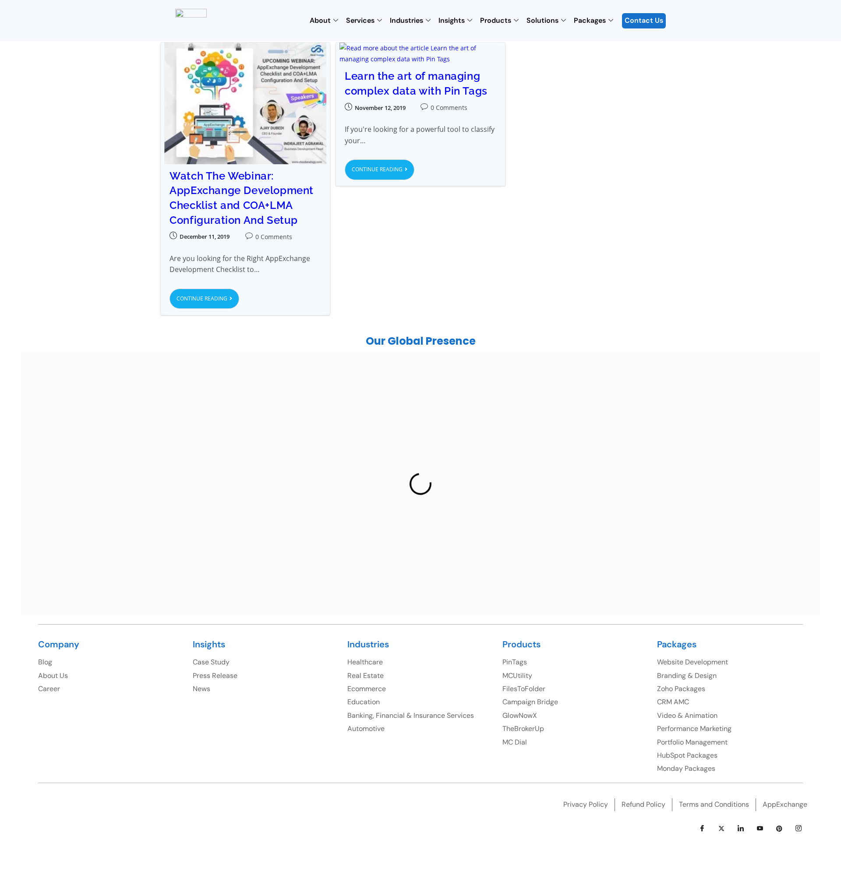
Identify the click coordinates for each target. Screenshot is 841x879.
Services (360, 20)
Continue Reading (208, 295)
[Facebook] (702, 828)
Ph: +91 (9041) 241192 (508, 464)
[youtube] (760, 828)
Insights (451, 20)
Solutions (542, 20)
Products (495, 20)
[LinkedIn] (740, 828)
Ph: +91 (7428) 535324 (140, 528)
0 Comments (273, 237)
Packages (590, 20)
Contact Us (644, 20)
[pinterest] (779, 828)
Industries (406, 20)
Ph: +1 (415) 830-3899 (708, 449)
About (320, 20)
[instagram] (798, 828)
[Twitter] (721, 828)
